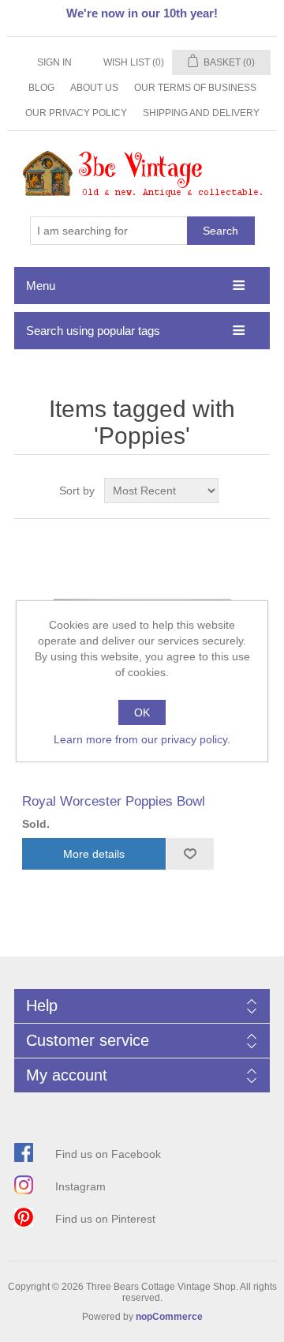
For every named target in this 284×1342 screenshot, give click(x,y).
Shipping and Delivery (201, 112)
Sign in (54, 62)
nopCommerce (169, 1316)
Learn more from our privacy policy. (142, 739)
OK (142, 712)
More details (94, 854)
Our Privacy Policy (76, 112)
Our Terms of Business (195, 87)
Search (220, 230)
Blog (41, 87)
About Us (94, 87)
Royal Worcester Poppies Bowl (113, 801)
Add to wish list (190, 854)
